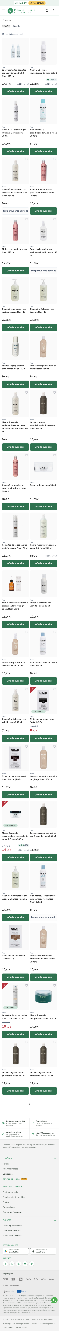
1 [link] (22, 1104)
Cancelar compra (21, 1327)
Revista (6, 1163)
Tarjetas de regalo (14, 1179)
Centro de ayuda (11, 1134)
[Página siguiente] (37, 1104)
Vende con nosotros (12, 1230)
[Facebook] (5, 1263)
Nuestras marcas (10, 1168)
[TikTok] (31, 1263)
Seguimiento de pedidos (14, 1197)
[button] (3, 11)
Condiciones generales (47, 1324)
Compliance (8, 1174)
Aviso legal (7, 1324)
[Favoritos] (26, 40)
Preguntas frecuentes (12, 1212)
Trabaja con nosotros (12, 1235)
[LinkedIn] (18, 1263)
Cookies (34, 1324)
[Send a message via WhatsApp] (54, 1300)
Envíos (6, 1202)
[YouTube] (25, 1263)
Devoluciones (9, 1207)
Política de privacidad (21, 1324)
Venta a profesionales (13, 1225)
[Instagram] (12, 1263)
